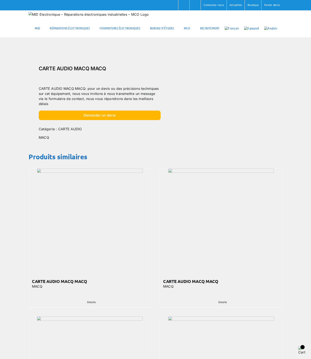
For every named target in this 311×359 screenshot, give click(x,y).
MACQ (44, 137)
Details (91, 302)
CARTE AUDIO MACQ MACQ (59, 281)
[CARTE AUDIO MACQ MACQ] (90, 221)
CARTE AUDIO (70, 129)
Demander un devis (100, 115)
